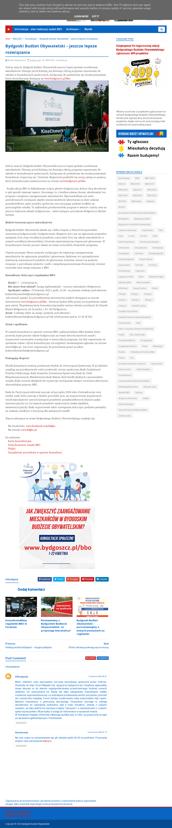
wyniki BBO (124, 392)
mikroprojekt (125, 282)
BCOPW (122, 201)
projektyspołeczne (128, 346)
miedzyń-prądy (156, 276)
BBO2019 (149, 184)
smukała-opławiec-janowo (132, 363)
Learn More (81, 16)
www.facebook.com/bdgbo (40, 426)
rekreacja (157, 346)
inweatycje (158, 247)
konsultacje (31, 39)
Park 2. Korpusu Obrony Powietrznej (136, 329)
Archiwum (72, 29)
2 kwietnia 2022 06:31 (98, 676)
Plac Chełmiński (137, 334)
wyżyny (138, 392)
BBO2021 (137, 189)
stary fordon (125, 369)
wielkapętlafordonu (128, 387)
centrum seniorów (127, 230)
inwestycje (124, 253)
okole (155, 288)
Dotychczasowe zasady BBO (24, 445)
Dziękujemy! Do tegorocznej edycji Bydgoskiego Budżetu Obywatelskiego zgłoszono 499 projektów (140, 49)
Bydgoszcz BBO (142, 218)
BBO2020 (123, 189)
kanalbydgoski (156, 253)
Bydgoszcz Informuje (17, 815)
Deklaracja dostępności (18, 812)
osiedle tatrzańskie (128, 311)
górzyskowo (141, 247)
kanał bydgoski (126, 259)
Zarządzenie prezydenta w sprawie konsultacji (35, 452)
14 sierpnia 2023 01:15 (97, 732)
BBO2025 (151, 195)
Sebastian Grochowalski (142, 352)
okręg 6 (122, 305)
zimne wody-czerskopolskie (133, 410)
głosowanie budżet (149, 242)
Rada (144, 346)
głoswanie (124, 247)
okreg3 (122, 294)
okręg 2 (148, 294)
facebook (103, 658)
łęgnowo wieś (126, 276)
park (138, 323)
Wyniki (88, 29)
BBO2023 (17, 39)
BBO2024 (137, 195)
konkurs (153, 265)
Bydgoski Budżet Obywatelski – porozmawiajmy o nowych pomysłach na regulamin (90, 627)
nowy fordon (139, 288)
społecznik (156, 363)
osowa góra (125, 323)
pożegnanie (146, 340)
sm (132, 358)
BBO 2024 (149, 178)
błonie (122, 207)
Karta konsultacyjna (19, 441)
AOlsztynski (21, 676)
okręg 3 (122, 300)
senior (122, 358)
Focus (131, 236)
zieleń (146, 398)
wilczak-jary (149, 387)
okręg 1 (135, 294)
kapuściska (124, 265)
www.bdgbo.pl (29, 429)
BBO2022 (151, 189)
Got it (95, 16)
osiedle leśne (138, 305)
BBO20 (122, 184)
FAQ (161, 230)
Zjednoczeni (125, 416)
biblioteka (136, 201)
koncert (139, 265)
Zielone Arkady (126, 404)
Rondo (122, 352)
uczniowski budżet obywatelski (134, 381)
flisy (121, 236)
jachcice (138, 253)
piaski (121, 334)
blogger (90, 658)
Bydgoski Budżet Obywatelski (35, 824)
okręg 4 (135, 300)
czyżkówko (147, 230)
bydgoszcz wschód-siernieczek (134, 224)
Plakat (11, 448)
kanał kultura (145, 259)
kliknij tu (47, 741)
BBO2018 (135, 184)
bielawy (150, 201)
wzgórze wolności (128, 398)
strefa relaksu (144, 369)
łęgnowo (140, 271)
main (141, 276)
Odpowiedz (21, 723)
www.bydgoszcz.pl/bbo (57, 78)
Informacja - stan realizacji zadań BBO (38, 29)
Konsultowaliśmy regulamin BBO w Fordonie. (16, 624)
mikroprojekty (143, 282)
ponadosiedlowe (127, 340)
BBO (137, 178)
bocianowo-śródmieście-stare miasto (137, 213)
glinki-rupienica (126, 242)
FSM (155, 236)
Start (7, 39)
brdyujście (124, 218)
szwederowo (125, 375)
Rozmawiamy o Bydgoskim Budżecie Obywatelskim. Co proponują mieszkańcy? (56, 625)
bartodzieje (124, 178)
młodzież (123, 288)
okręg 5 (148, 300)
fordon (143, 236)
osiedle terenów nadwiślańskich (135, 317)
